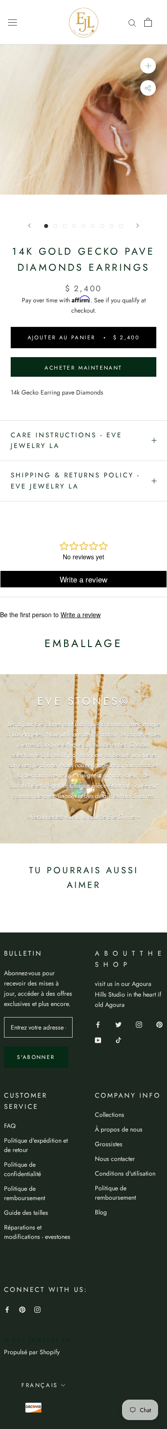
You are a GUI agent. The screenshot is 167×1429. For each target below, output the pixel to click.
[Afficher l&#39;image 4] (74, 226)
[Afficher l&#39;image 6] (93, 226)
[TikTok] (118, 1039)
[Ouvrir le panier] (148, 22)
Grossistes (108, 1144)
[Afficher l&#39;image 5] (83, 226)
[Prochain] (137, 226)
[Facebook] (98, 1024)
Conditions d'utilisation (125, 1173)
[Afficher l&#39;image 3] (65, 226)
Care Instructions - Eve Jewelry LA (66, 440)
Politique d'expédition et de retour (36, 1145)
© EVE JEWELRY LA (38, 1340)
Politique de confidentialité (22, 1169)
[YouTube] (98, 1039)
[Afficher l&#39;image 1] (46, 226)
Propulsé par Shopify (32, 1352)
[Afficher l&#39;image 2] (55, 226)
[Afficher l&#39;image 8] (112, 226)
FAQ (10, 1125)
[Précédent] (29, 226)
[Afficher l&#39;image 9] (121, 226)
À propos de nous (119, 1129)
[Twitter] (118, 1024)
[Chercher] (132, 22)
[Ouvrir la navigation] (12, 22)
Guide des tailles (26, 1212)
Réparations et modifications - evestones (37, 1232)
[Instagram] (139, 1024)
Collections (109, 1114)
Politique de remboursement (24, 1193)
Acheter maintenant (83, 368)
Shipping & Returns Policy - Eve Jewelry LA (75, 480)
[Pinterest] (159, 1024)
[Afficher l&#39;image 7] (102, 226)
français (39, 1385)
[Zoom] (148, 65)
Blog (101, 1212)
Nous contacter (115, 1158)
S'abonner (36, 1057)
